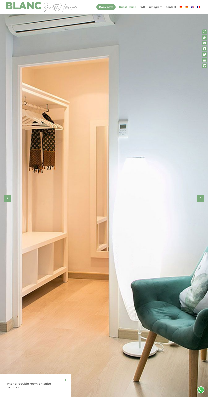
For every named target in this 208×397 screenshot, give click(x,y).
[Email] (204, 43)
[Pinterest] (204, 66)
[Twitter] (204, 54)
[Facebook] (204, 49)
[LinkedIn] (204, 60)
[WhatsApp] (204, 32)
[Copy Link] (204, 37)
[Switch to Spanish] (181, 7)
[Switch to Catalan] (187, 7)
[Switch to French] (199, 7)
